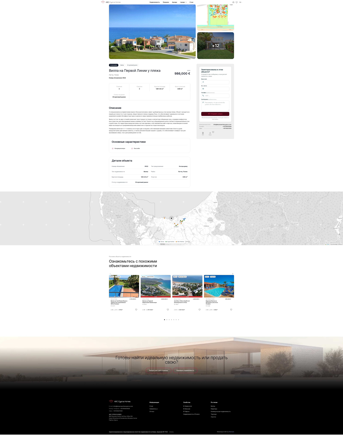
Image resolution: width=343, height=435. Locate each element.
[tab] (164, 320)
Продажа (166, 2)
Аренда (174, 2)
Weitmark (231, 431)
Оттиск (152, 411)
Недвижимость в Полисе (191, 414)
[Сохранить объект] (136, 310)
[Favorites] (237, 2)
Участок (213, 417)
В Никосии (186, 409)
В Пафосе (186, 411)
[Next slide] (233, 273)
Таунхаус (214, 414)
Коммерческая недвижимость (221, 411)
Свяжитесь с (154, 409)
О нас (191, 2)
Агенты (171, 432)
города (182, 2)
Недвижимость (155, 2)
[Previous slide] (110, 273)
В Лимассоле (187, 406)
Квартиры (214, 409)
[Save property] (213, 132)
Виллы (213, 406)
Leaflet (327, 244)
